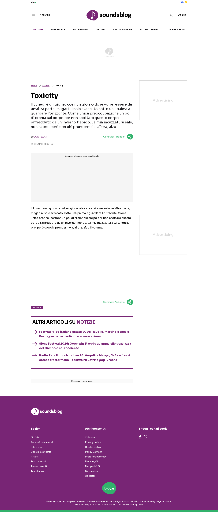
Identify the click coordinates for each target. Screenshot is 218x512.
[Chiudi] (210, 9)
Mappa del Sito (93, 466)
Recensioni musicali (42, 442)
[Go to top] (187, 501)
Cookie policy (93, 447)
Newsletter (91, 471)
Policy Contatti (93, 451)
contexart (41, 136)
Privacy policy (93, 442)
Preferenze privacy (95, 456)
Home (34, 85)
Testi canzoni (122, 29)
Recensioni (80, 29)
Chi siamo (90, 437)
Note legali (91, 461)
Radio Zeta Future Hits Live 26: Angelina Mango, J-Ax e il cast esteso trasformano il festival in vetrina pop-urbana (84, 358)
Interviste (58, 29)
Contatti (90, 475)
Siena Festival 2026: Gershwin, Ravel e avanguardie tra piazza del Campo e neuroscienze (85, 346)
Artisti (100, 29)
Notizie (38, 29)
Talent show (176, 29)
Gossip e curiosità (41, 451)
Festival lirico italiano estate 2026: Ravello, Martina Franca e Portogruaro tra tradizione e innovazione (84, 334)
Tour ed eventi (149, 29)
